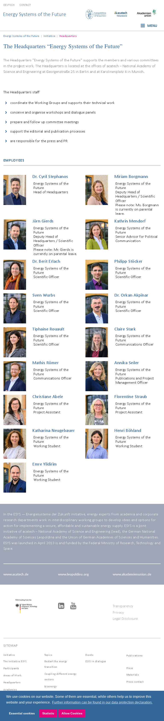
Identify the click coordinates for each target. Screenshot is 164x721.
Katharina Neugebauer (53, 430)
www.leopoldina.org (73, 574)
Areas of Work (12, 675)
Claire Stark (125, 329)
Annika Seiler (126, 362)
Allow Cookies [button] (72, 713)
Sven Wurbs (43, 295)
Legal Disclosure (125, 618)
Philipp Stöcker (128, 261)
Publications (134, 655)
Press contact (135, 681)
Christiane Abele (47, 396)
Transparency (123, 606)
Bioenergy (50, 686)
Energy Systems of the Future (34, 14)
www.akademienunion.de (132, 574)
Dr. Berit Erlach (46, 261)
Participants (11, 668)
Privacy (118, 612)
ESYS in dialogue (95, 661)
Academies (10, 689)
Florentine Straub (130, 396)
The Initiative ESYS (15, 661)
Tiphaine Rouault (48, 329)
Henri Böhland (127, 430)
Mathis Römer (45, 362)
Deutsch (9, 4)
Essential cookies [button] (22, 713)
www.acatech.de (15, 574)
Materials (132, 674)
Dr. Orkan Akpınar (131, 295)
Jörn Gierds (43, 221)
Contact (25, 4)
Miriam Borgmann (131, 176)
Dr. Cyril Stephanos (50, 176)
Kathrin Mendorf (130, 221)
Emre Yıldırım (44, 464)
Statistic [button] (48, 713)
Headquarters (12, 682)
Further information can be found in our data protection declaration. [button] (102, 702)
